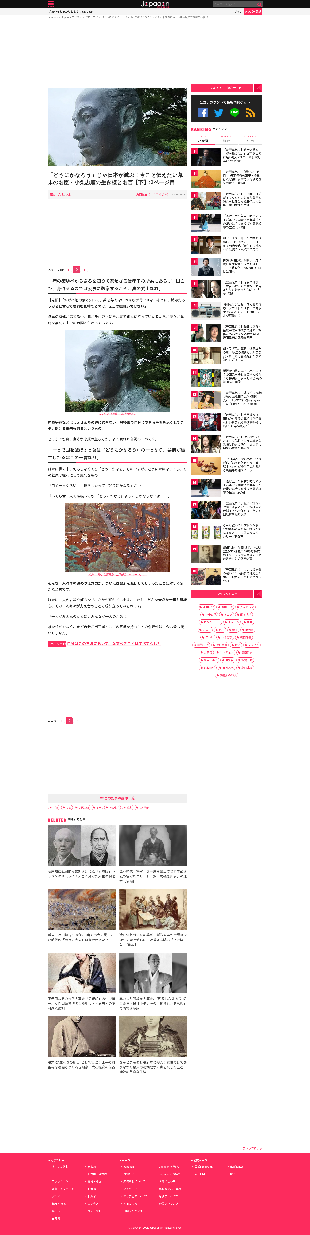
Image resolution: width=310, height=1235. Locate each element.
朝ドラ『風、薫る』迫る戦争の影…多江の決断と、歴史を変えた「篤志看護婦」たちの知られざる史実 (242, 354)
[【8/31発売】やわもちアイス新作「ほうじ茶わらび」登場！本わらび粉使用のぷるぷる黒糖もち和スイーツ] (206, 466)
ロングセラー (212, 622)
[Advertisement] (117, 54)
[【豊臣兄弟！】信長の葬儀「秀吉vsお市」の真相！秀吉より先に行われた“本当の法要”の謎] (206, 289)
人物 (68, 194)
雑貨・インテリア (63, 1189)
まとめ (92, 1167)
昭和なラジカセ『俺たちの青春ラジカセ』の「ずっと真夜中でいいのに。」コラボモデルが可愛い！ (242, 310)
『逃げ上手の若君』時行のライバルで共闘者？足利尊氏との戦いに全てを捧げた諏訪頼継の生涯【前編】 (242, 221)
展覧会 (229, 660)
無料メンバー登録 (170, 1189)
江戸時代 (144, 807)
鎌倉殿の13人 (228, 675)
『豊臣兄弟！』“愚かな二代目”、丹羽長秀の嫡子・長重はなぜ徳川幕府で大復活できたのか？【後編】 (242, 177)
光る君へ (228, 668)
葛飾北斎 (246, 668)
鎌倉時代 (246, 660)
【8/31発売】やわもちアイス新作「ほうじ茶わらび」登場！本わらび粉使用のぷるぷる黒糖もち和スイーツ (242, 464)
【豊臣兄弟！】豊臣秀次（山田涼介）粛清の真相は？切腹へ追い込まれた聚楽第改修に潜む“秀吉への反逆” (242, 420)
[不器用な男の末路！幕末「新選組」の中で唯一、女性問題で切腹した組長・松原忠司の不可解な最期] (82, 974)
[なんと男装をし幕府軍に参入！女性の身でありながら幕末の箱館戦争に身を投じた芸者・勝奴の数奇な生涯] (153, 1037)
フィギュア (227, 652)
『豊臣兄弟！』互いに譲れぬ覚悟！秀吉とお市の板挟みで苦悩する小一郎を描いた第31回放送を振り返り (242, 509)
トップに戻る (253, 1148)
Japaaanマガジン (72, 17)
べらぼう (226, 637)
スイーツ (233, 622)
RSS (250, 112)
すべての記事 (60, 1167)
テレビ (209, 637)
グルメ (56, 1196)
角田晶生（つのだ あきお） (153, 194)
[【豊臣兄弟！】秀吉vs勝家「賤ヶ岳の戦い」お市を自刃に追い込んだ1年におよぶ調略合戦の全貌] (206, 157)
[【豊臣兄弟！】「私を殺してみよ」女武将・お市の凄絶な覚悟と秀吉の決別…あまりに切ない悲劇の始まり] (206, 444)
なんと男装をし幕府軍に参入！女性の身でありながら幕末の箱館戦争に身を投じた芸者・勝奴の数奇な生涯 (153, 1067)
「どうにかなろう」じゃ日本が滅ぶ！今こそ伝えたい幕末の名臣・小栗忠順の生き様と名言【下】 (157, 17)
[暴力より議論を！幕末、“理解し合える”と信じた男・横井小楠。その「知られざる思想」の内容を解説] (153, 974)
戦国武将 (245, 615)
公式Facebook (202, 112)
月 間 (250, 139)
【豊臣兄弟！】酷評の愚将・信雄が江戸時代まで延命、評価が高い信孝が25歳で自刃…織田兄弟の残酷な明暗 (242, 332)
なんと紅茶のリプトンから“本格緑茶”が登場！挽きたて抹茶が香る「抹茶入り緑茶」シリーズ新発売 (242, 531)
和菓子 (92, 1196)
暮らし (56, 1211)
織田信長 (245, 637)
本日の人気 (130, 1204)
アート (56, 1174)
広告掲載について (134, 1181)
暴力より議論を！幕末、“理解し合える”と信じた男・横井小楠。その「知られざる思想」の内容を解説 (153, 1003)
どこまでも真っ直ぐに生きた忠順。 (117, 413)
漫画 (235, 630)
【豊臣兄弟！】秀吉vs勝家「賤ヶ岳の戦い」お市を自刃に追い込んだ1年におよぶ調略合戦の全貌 (242, 155)
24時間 (203, 139)
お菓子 (207, 630)
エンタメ (93, 1204)
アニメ (228, 615)
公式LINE (235, 112)
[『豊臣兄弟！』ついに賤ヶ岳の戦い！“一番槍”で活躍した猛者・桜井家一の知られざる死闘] (206, 577)
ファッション (60, 1181)
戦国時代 (226, 607)
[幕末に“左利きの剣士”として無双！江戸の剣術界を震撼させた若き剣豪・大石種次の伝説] (82, 1037)
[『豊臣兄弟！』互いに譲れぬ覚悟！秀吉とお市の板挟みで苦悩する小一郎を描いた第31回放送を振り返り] (206, 510)
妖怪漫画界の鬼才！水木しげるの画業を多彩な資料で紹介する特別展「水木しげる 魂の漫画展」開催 (242, 376)
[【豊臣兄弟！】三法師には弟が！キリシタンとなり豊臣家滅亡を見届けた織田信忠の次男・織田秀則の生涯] (206, 201)
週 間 (226, 139)
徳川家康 (221, 645)
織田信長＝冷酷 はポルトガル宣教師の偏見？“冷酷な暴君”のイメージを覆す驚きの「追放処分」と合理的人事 (242, 553)
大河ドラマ (247, 607)
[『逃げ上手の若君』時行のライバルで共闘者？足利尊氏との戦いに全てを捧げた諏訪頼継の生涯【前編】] (206, 223)
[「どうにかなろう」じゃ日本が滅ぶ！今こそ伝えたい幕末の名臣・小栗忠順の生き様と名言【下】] (117, 127)
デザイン (253, 645)
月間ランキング (133, 1211)
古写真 (56, 1218)
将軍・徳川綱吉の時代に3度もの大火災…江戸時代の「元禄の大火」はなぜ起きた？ (81, 937)
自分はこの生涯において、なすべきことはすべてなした (105, 643)
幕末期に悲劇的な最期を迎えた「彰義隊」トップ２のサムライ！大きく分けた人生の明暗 (81, 873)
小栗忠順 (84, 807)
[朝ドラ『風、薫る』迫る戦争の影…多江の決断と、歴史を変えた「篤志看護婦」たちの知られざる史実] (206, 356)
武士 (129, 807)
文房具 (208, 652)
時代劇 (249, 630)
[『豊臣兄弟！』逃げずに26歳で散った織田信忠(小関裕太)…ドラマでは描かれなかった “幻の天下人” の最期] (206, 400)
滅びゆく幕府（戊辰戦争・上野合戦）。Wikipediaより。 (117, 574)
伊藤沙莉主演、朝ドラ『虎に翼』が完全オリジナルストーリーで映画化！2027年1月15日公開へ (242, 266)
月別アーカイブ (168, 1196)
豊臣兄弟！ (211, 660)
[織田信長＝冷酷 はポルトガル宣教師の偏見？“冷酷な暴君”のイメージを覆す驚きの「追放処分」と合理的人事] (206, 555)
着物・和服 (94, 1181)
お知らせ (128, 1174)
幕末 (98, 807)
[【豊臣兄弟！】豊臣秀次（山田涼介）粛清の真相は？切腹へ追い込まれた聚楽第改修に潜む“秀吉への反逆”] (206, 422)
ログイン (237, 11)
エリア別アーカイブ (135, 1196)
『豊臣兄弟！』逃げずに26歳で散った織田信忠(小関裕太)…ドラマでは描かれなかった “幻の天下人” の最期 (242, 398)
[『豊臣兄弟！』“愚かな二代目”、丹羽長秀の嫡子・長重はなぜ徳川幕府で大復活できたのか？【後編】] (206, 179)
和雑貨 (92, 1189)
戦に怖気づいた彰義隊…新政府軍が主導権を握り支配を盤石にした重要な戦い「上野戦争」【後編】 (153, 939)
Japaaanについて (170, 1174)
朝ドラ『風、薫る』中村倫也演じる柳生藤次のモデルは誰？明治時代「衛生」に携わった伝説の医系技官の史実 (242, 243)
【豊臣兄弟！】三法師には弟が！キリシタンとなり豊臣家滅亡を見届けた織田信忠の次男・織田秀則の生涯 (242, 199)
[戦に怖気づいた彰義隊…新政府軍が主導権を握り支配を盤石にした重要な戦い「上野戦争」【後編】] (153, 910)
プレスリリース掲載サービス (225, 87)
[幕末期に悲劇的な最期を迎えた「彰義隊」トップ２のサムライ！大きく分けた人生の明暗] (82, 846)
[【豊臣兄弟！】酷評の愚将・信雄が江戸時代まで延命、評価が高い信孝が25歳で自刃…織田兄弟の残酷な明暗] (206, 334)
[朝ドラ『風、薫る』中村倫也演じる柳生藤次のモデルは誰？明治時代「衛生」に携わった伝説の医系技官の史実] (206, 245)
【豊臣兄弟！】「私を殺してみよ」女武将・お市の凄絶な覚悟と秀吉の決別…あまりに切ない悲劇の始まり (242, 442)
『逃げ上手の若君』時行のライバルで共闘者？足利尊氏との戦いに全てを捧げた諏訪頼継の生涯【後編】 (242, 487)
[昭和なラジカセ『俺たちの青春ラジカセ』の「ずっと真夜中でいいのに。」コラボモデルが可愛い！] (206, 312)
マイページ (130, 1189)
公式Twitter (218, 112)
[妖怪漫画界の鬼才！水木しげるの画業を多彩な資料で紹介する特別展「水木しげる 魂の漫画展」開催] (206, 378)
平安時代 (210, 615)
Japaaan (155, 4)
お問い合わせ (167, 1181)
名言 (68, 807)
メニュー (51, 4)
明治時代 (202, 645)
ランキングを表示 (225, 594)
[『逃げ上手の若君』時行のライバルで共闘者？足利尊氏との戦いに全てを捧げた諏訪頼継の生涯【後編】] (206, 488)
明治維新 (114, 807)
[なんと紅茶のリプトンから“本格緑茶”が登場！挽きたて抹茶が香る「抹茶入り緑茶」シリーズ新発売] (206, 532)
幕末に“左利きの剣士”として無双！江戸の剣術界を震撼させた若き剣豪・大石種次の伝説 (81, 1064)
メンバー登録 (253, 11)
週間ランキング (168, 1204)
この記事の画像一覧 (119, 798)
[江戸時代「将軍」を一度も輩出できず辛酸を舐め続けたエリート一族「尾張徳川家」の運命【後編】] (153, 846)
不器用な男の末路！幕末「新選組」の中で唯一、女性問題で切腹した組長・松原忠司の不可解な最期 (81, 1003)
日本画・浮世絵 (97, 1174)
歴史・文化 (91, 17)
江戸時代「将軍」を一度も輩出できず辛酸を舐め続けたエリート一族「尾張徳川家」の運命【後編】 (153, 876)
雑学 (249, 622)
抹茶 (237, 645)
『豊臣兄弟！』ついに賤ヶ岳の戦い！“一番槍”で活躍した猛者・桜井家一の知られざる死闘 (242, 575)
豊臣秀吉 (246, 652)
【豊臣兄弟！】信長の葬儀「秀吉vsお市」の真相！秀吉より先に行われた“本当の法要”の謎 (242, 288)
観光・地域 (59, 1204)
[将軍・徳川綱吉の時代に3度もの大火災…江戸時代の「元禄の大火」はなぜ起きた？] (82, 910)
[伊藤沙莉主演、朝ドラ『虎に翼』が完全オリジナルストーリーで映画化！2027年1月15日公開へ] (206, 267)
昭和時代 (209, 668)
